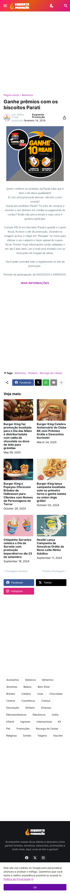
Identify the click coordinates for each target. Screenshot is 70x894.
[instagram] (43, 858)
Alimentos (27, 95)
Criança (45, 700)
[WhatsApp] (46, 382)
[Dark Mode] (52, 6)
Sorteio (27, 735)
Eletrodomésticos (16, 714)
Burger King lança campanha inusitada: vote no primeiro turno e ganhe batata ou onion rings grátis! (51, 492)
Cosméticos (28, 700)
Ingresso (25, 721)
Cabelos (26, 693)
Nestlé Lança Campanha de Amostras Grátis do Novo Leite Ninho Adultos (50, 546)
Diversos (46, 707)
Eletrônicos (39, 714)
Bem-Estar (44, 686)
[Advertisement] (35, 52)
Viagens (42, 735)
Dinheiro (33, 373)
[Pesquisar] (63, 6)
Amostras (11, 686)
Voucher (58, 735)
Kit (59, 721)
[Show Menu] (5, 6)
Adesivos (30, 679)
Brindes (10, 693)
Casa (40, 693)
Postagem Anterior (16, 571)
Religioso (11, 735)
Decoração (12, 707)
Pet (8, 728)
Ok (35, 887)
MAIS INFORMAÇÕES (35, 283)
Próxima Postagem (53, 571)
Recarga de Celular (51, 373)
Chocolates (55, 693)
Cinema (10, 700)
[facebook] (27, 858)
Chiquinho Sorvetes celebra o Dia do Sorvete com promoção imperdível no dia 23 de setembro (18, 548)
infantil (10, 721)
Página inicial (11, 95)
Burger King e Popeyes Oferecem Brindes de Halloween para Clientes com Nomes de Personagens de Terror (18, 494)
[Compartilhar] (63, 118)
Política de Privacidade (17, 879)
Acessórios (12, 679)
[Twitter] (38, 382)
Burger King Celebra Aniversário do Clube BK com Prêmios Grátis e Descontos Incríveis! (51, 431)
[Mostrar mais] (61, 382)
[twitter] (35, 858)
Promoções (23, 728)
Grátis (55, 714)
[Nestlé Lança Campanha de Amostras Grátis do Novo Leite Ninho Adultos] (51, 525)
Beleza (27, 686)
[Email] (53, 382)
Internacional (44, 721)
